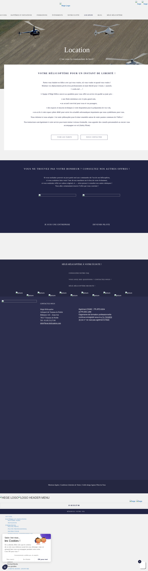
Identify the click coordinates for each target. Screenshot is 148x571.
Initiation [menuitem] (12, 523)
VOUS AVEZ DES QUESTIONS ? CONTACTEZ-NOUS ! (90, 279)
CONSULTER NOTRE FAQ (79, 273)
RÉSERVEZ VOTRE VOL (76, 511)
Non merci (10, 559)
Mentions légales (53, 485)
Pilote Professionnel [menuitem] (17, 529)
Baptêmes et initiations (21, 15)
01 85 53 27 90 (74, 505)
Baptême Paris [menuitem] (14, 520)
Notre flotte (73, 15)
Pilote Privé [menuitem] (13, 526)
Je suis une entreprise (57, 225)
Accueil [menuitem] (8, 516)
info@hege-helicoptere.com (50, 323)
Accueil (3, 15)
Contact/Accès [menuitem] (12, 564)
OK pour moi (43, 559)
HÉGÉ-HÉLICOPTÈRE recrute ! (82, 286)
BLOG (100, 15)
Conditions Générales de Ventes (70, 485)
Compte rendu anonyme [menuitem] (18, 569)
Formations (42, 15)
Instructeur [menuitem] (13, 531)
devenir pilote (101, 225)
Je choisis (26, 559)
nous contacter (94, 137)
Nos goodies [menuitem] (11, 566)
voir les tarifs (64, 137)
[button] (5, 567)
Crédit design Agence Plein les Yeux (94, 485)
